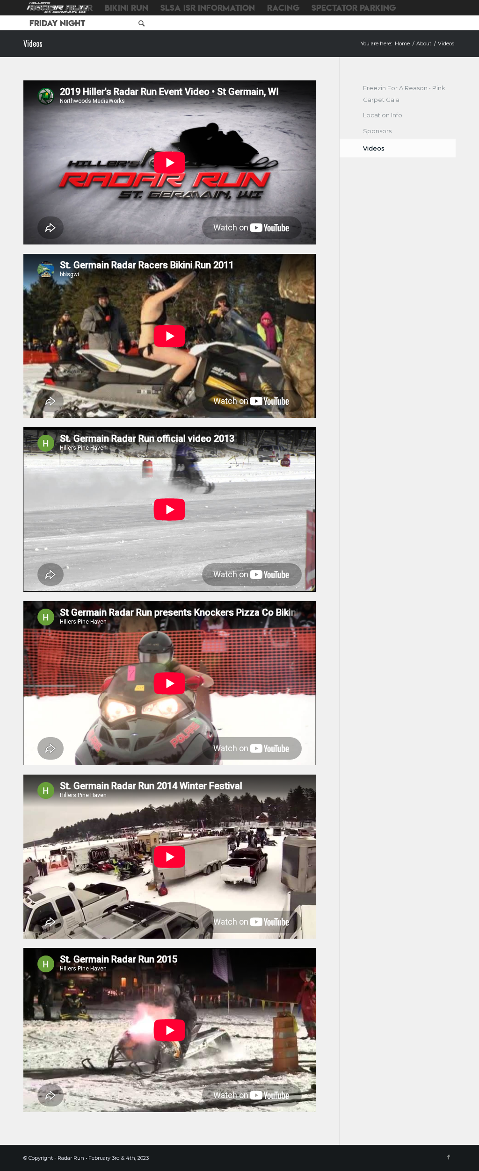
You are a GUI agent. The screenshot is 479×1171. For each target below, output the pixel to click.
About (423, 43)
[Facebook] (449, 1157)
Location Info (382, 115)
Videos (33, 43)
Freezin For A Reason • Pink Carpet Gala (404, 93)
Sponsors (377, 131)
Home (402, 43)
